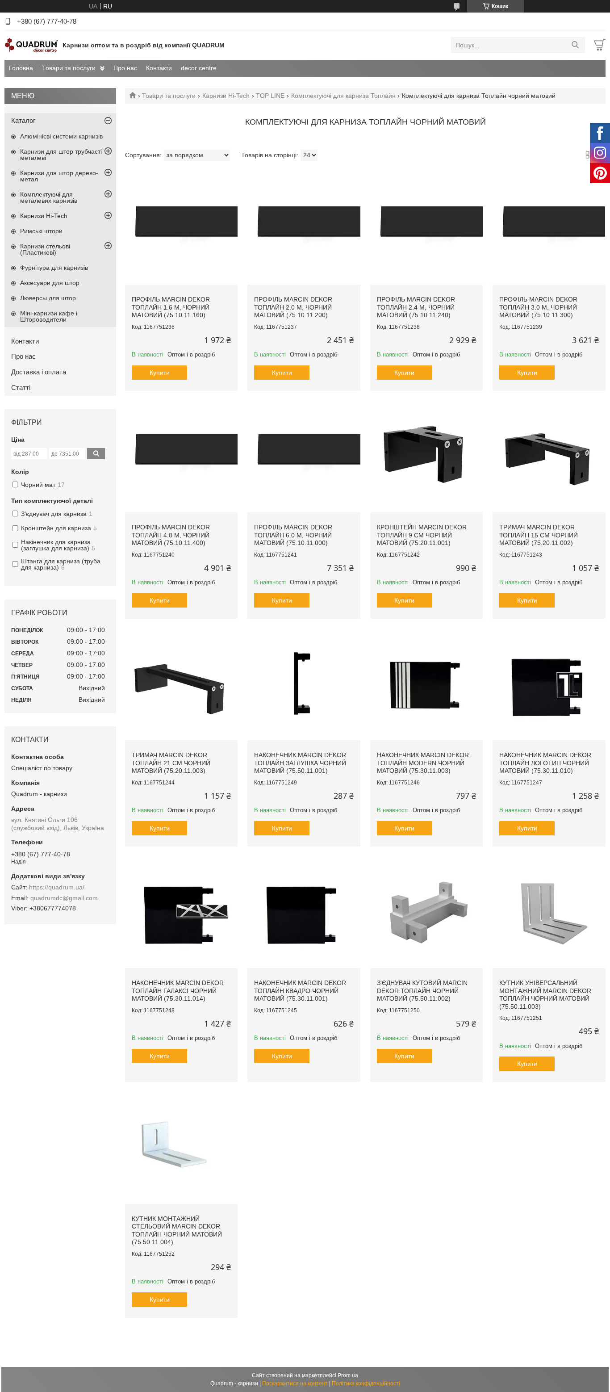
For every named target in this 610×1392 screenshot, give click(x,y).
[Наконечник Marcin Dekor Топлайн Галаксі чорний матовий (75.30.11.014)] (181, 911)
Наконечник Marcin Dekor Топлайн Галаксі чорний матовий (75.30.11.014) (178, 990)
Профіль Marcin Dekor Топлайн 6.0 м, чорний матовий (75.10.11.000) (293, 535)
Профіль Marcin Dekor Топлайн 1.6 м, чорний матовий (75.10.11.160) (171, 307)
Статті (20, 387)
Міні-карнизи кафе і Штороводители (48, 316)
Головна (21, 67)
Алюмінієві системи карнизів (61, 136)
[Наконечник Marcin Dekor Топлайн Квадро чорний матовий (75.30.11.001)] (303, 911)
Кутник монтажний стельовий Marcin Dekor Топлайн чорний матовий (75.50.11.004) (177, 1230)
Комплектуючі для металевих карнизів (48, 197)
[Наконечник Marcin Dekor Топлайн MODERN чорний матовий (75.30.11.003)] (426, 684)
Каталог (23, 120)
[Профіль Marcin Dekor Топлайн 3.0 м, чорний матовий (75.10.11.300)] (549, 228)
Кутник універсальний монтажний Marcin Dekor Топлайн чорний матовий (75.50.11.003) (545, 994)
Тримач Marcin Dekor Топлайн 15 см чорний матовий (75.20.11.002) (538, 535)
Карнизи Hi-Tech (226, 95)
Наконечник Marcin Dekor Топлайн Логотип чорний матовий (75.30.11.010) (545, 762)
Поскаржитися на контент (295, 1383)
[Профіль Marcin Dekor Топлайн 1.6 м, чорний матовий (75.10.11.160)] (181, 228)
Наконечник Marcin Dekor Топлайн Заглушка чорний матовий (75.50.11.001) (300, 762)
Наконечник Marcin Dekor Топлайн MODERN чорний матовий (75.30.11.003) (423, 762)
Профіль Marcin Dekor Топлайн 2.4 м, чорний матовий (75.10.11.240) (416, 307)
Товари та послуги (69, 67)
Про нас (125, 67)
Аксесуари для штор (49, 282)
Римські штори (41, 231)
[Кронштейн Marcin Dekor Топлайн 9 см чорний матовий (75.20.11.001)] (426, 456)
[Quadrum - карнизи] (31, 44)
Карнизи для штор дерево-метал (59, 176)
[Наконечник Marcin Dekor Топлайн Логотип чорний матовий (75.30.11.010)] (549, 684)
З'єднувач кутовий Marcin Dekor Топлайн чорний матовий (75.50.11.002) (422, 990)
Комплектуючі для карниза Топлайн (343, 95)
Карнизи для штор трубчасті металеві (61, 154)
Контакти (159, 67)
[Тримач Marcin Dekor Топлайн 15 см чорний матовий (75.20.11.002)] (549, 456)
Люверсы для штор (48, 298)
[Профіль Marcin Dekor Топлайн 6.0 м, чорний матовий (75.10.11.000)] (303, 456)
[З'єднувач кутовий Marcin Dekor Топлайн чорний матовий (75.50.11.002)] (426, 911)
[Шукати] (575, 45)
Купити (160, 372)
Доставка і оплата (38, 372)
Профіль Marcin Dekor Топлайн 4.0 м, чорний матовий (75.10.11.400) (171, 535)
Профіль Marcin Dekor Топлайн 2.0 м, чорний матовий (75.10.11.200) (293, 307)
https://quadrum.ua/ (56, 887)
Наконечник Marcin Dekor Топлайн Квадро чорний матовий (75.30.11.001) (300, 990)
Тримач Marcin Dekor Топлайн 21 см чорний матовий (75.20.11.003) (171, 762)
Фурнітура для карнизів (54, 267)
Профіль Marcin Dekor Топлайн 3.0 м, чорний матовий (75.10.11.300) (538, 307)
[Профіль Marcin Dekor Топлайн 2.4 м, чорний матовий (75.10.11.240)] (426, 228)
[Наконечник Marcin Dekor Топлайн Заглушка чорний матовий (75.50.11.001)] (303, 684)
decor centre (199, 67)
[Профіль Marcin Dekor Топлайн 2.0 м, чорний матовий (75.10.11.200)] (303, 228)
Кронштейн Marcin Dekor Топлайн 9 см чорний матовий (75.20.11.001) (422, 535)
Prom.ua (348, 1375)
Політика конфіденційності (366, 1383)
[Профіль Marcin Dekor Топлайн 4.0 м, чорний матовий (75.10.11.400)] (181, 456)
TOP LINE (270, 95)
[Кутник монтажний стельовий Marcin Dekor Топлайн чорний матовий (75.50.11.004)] (181, 1147)
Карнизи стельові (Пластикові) (45, 249)
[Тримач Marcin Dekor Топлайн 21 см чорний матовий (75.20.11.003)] (181, 684)
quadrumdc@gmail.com (64, 897)
